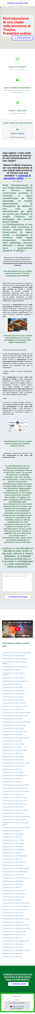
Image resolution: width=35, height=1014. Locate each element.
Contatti (17, 999)
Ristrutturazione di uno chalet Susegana (13, 728)
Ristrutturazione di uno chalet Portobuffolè (14, 862)
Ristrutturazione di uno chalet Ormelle (13, 687)
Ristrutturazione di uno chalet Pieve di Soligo (15, 750)
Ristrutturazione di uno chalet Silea (12, 887)
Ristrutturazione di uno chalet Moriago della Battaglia (17, 652)
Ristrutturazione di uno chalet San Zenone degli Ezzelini (15, 823)
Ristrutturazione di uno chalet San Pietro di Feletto (16, 903)
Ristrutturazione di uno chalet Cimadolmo (14, 655)
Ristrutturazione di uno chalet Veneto (12, 956)
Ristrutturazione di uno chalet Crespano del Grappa (16, 712)
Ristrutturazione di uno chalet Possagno (13, 700)
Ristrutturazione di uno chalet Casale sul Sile (15, 731)
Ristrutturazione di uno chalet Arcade (12, 846)
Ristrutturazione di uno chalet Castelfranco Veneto (16, 941)
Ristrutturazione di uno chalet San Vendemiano (15, 658)
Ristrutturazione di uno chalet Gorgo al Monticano (16, 906)
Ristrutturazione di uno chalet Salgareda (13, 843)
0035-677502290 (17, 134)
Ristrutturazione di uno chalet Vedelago (13, 807)
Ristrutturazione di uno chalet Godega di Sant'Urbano (13, 673)
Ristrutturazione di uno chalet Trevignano (14, 840)
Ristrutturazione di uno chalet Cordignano (14, 678)
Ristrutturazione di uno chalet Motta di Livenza (15, 800)
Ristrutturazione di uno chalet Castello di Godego (16, 737)
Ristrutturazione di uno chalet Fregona (13, 944)
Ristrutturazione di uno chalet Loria (12, 684)
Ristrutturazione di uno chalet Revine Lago (14, 934)
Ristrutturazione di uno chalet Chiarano (13, 912)
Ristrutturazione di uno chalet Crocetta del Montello (16, 816)
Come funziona (17, 996)
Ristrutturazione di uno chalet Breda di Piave (14, 725)
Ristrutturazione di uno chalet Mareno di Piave (15, 706)
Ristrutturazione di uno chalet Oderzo (13, 884)
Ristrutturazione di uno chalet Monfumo (13, 759)
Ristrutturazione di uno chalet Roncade (13, 709)
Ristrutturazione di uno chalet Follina (12, 953)
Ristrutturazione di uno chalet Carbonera (13, 915)
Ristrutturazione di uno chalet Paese (12, 852)
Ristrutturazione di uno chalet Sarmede (13, 833)
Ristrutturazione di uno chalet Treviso (13, 859)
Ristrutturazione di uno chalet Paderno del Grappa (16, 925)
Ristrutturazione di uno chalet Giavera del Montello (16, 918)
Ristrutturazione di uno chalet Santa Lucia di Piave (16, 827)
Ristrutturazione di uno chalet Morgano (13, 922)
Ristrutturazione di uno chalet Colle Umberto (14, 819)
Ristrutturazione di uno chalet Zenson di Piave (15, 666)
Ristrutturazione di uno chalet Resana (13, 740)
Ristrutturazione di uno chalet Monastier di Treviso (16, 950)
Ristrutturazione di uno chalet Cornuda (13, 813)
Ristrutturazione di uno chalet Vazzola (13, 753)
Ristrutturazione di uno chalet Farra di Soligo (15, 931)
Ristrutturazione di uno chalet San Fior (13, 947)
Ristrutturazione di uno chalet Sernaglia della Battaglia (15, 662)
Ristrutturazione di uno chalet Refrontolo (13, 690)
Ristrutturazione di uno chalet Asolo (12, 778)
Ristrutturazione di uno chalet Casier (12, 837)
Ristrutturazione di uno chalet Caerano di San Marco (17, 928)
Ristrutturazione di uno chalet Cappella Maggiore (16, 871)
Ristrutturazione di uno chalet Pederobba (14, 849)
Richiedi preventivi (23, 38)
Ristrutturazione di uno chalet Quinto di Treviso (15, 788)
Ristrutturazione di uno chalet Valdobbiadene (15, 856)
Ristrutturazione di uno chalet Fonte (12, 769)
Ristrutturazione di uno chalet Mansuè (13, 865)
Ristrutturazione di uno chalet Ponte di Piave (14, 797)
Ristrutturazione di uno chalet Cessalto (13, 794)
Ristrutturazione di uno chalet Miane (12, 781)
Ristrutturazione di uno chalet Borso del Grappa (15, 681)
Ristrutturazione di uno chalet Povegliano (14, 890)
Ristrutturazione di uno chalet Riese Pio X (14, 896)
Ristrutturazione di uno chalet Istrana (12, 937)
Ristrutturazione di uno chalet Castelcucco (14, 693)
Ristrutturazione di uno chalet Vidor (12, 830)
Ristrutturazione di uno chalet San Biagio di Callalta (16, 763)
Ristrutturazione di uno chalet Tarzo (12, 670)
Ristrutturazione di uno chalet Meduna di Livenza (16, 878)
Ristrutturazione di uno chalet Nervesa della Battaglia (17, 722)
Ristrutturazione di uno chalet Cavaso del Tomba (16, 791)
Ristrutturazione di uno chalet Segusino (13, 696)
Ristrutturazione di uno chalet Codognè (13, 772)
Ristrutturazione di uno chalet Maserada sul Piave (16, 785)
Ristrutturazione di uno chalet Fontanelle (13, 744)
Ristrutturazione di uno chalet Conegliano (14, 756)
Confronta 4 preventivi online (17, 3)
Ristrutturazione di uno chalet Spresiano (13, 874)
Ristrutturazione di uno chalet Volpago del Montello (16, 868)
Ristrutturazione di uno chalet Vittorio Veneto (14, 803)
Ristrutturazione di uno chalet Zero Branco (14, 703)
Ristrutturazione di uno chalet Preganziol (13, 766)
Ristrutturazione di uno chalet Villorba (13, 718)
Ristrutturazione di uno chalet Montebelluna (14, 893)
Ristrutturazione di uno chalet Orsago (13, 734)
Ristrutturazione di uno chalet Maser (12, 900)
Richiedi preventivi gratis (19, 597)
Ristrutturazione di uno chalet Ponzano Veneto (15, 775)
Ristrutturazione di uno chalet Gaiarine (13, 881)
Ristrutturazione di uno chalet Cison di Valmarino (16, 810)
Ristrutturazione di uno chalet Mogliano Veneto (15, 909)
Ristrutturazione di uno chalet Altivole (12, 747)
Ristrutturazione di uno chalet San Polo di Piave (15, 715)
